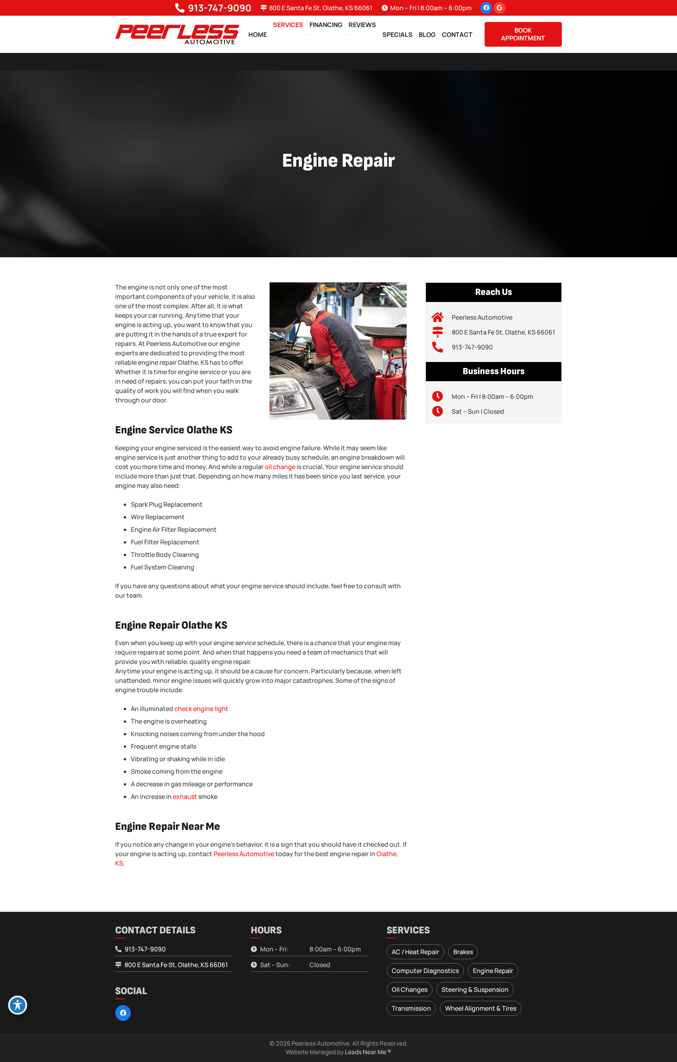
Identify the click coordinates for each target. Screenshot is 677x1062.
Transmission (411, 1008)
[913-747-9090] (442, 347)
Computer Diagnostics (425, 970)
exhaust (185, 796)
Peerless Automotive (244, 853)
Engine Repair (493, 970)
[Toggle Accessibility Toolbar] (17, 1005)
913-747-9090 (472, 347)
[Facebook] (486, 8)
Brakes (463, 951)
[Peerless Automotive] (442, 317)
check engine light (201, 708)
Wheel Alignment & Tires (480, 1008)
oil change (280, 466)
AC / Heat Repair (415, 951)
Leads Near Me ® (368, 1052)
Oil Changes (409, 989)
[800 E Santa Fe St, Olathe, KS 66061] (442, 332)
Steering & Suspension (475, 989)
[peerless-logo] (177, 34)
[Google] (499, 8)
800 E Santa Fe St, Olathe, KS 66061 (503, 332)
